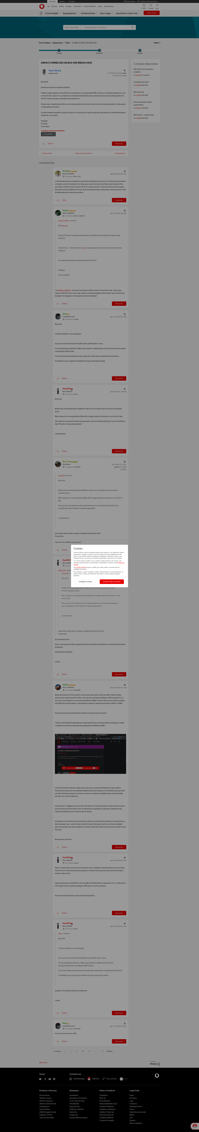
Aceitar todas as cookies (111, 582)
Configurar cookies (85, 582)
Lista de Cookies (81, 567)
